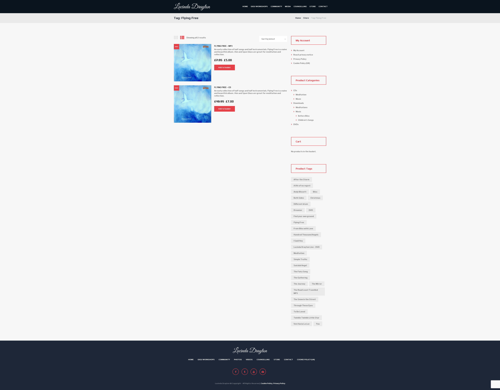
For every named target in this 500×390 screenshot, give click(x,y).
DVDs (296, 124)
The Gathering (300, 278)
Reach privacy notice (303, 55)
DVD (311, 210)
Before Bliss (304, 116)
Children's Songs (306, 120)
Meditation (301, 94)
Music (298, 99)
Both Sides (299, 198)
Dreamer (298, 210)
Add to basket (224, 67)
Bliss (315, 192)
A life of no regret (302, 186)
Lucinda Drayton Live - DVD (307, 247)
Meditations (301, 107)
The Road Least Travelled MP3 (306, 291)
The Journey (299, 284)
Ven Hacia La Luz (302, 324)
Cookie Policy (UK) (301, 63)
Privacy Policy (299, 59)
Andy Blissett (300, 192)
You (318, 324)
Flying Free (299, 222)
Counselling (300, 6)
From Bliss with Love (303, 228)
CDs (295, 90)
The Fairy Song (301, 271)
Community (276, 6)
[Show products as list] (182, 37)
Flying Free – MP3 (223, 46)
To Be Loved (299, 311)
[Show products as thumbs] (176, 37)
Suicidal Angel (300, 265)
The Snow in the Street (305, 299)
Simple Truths (300, 259)
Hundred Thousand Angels (306, 235)
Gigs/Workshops (259, 6)
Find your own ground (304, 216)
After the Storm (301, 179)
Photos (238, 359)
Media (288, 6)
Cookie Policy (266, 383)
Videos (249, 359)
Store (313, 6)
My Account (298, 50)
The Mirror (317, 284)
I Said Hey (298, 241)
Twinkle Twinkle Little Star (306, 318)
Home (245, 6)
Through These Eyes (303, 305)
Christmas (315, 198)
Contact (323, 6)
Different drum (301, 204)
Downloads (298, 103)
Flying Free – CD (222, 87)
